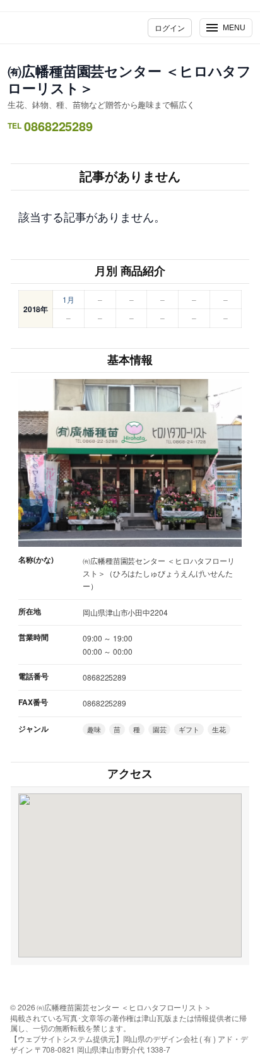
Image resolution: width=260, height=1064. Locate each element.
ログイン (170, 27)
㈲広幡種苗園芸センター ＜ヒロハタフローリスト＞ (129, 79)
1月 (68, 299)
